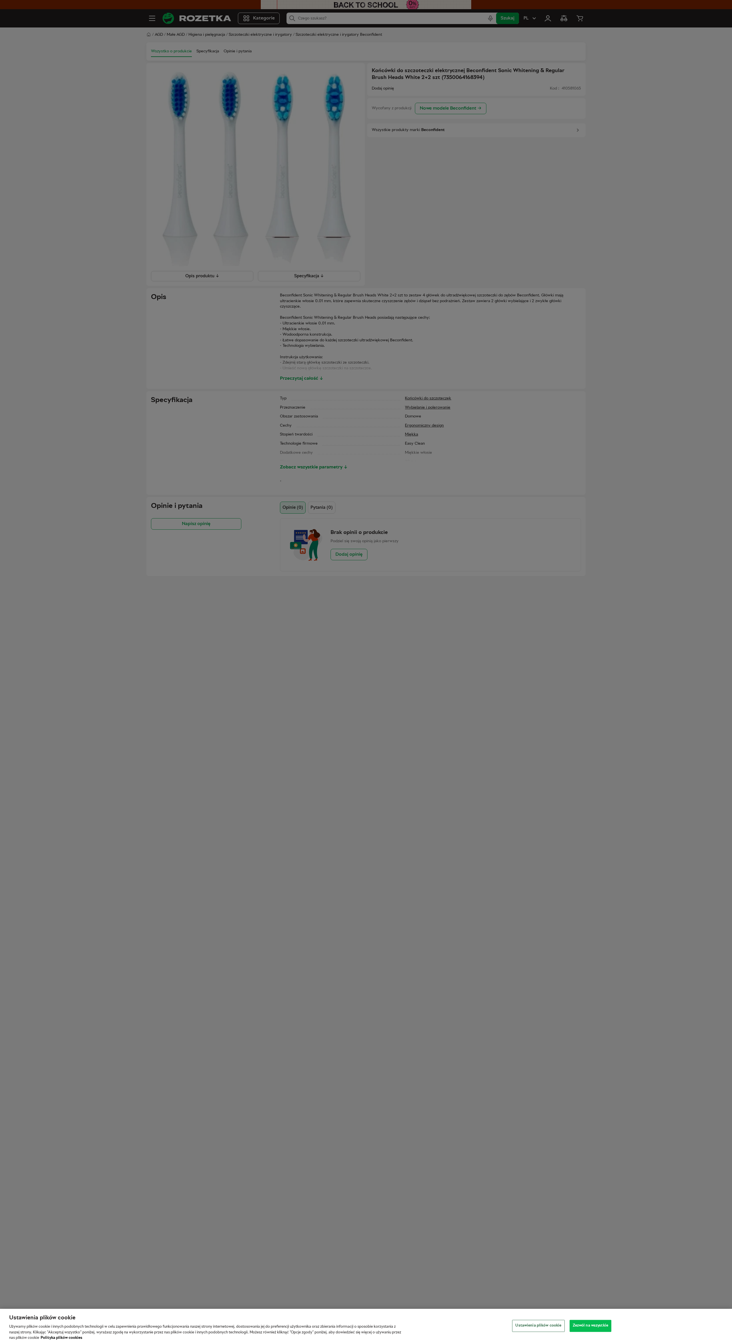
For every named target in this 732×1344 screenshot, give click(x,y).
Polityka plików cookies (61, 1338)
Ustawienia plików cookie (538, 1325)
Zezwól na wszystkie (590, 1325)
